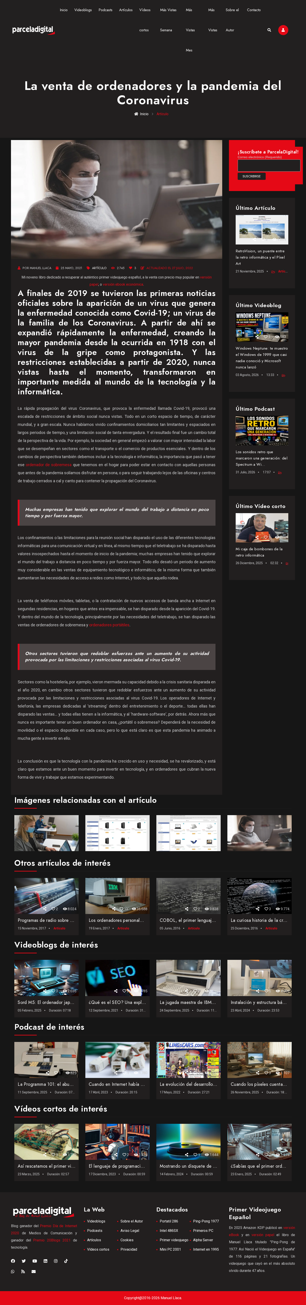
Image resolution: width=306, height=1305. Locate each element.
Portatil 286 (169, 1221)
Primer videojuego (174, 1240)
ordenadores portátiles (109, 625)
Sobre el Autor (132, 1221)
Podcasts (105, 10)
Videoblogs (83, 10)
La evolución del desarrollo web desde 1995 (204, 1084)
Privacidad (129, 1249)
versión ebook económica (123, 284)
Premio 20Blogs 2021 (52, 1240)
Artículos (126, 10)
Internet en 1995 (206, 1249)
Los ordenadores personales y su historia (129, 920)
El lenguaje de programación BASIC (124, 1166)
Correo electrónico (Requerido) (260, 157)
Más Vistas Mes (190, 30)
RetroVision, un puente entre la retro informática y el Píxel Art (260, 257)
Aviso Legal (130, 1230)
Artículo (99, 268)
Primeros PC (203, 1230)
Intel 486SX (169, 1230)
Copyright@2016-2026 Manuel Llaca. (153, 1298)
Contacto (254, 10)
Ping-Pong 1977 (206, 1221)
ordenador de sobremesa (48, 464)
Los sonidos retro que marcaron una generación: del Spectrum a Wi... (261, 458)
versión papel (263, 1235)
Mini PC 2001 (170, 1249)
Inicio (64, 10)
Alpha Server (203, 1240)
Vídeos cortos (98, 1249)
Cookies (127, 1240)
